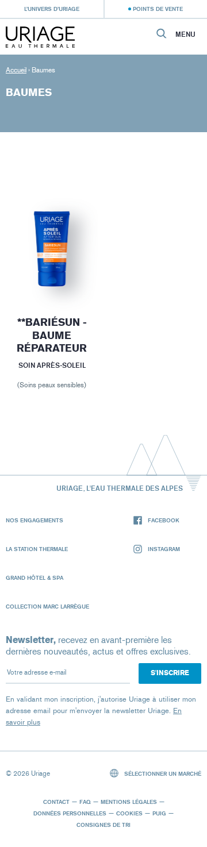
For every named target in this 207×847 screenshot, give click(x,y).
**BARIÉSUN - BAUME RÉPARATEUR (52, 335)
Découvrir (51, 271)
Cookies (129, 813)
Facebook (163, 520)
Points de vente (158, 8)
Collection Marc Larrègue (47, 606)
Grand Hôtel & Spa (34, 577)
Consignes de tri (103, 824)
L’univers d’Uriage (51, 8)
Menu (185, 34)
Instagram (164, 548)
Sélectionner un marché (161, 773)
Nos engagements (34, 520)
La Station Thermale (37, 548)
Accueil (16, 70)
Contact (56, 801)
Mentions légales (129, 801)
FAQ (85, 801)
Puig (159, 813)
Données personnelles (69, 813)
